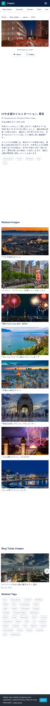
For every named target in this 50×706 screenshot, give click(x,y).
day (5, 634)
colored (16, 626)
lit (34, 621)
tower (19, 159)
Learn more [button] (17, 703)
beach (33, 626)
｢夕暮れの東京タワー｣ (11, 390)
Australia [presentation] (19, 9)
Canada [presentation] (30, 9)
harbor (29, 630)
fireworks (34, 613)
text (27, 621)
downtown (15, 634)
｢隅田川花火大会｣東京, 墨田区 (14, 324)
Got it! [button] (43, 700)
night (5, 617)
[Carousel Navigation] (25, 573)
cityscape (25, 608)
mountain (24, 617)
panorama (7, 621)
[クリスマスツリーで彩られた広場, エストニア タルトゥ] (46, 33)
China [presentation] (39, 9)
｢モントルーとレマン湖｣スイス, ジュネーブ (20, 357)
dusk (34, 617)
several (40, 630)
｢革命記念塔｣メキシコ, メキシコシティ (18, 423)
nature (36, 608)
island (43, 626)
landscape (24, 604)
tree (25, 626)
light (5, 608)
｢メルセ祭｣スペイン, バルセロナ (15, 457)
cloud (14, 608)
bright (5, 626)
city (5, 163)
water (5, 604)
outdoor (28, 600)
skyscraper (7, 159)
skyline (6, 613)
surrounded (8, 630)
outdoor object (20, 613)
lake (14, 617)
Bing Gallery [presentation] (7, 9)
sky (38, 159)
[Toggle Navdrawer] (46, 3)
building (29, 159)
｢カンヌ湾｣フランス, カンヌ (13, 490)
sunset (43, 617)
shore (18, 621)
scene (19, 630)
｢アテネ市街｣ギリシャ (11, 257)
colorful (42, 621)
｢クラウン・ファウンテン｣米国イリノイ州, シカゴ (23, 290)
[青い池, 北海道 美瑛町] (3, 33)
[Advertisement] (25, 85)
